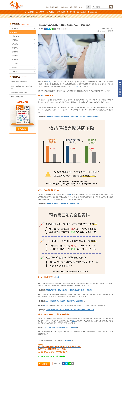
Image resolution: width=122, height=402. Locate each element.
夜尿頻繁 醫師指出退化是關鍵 (19, 92)
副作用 (57, 277)
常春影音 (41, 12)
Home (11, 16)
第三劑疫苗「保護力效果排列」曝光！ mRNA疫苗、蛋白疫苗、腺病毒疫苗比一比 (72, 116)
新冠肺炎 (23, 16)
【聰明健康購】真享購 (17, 97)
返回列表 (110, 31)
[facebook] (45, 29)
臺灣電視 (72, 12)
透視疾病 (15, 48)
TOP (118, 391)
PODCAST (93, 12)
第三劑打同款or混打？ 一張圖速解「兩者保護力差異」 (63, 203)
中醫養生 (15, 40)
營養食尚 (15, 56)
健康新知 (15, 59)
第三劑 (48, 82)
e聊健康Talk (15, 36)
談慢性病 (15, 52)
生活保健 (15, 63)
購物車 (56, 7)
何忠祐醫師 (68, 340)
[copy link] (54, 29)
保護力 (43, 95)
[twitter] (48, 29)
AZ (45, 305)
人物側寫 (15, 67)
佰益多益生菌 (73, 7)
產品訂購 (62, 12)
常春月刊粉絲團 (120, 89)
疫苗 (52, 82)
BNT (70, 194)
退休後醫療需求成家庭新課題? (19, 81)
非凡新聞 (83, 12)
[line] (51, 29)
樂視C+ (81, 7)
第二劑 (76, 86)
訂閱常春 (51, 12)
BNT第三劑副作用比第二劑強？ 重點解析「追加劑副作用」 (65, 301)
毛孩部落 (15, 28)
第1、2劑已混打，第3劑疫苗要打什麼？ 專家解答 (61, 327)
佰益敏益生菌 (64, 7)
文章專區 (31, 12)
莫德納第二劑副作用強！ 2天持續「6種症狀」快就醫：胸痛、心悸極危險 (69, 290)
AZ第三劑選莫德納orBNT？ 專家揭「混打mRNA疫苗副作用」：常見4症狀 (70, 310)
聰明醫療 (15, 44)
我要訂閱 (23, 129)
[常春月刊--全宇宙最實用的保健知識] (16, 5)
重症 (73, 321)
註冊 (51, 7)
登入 (47, 7)
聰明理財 (15, 71)
